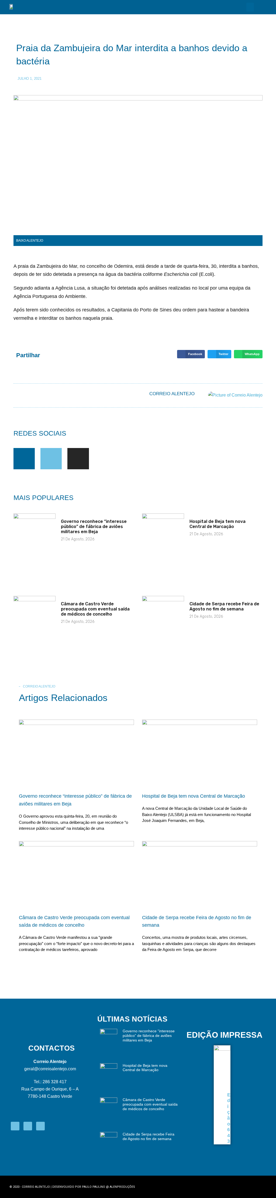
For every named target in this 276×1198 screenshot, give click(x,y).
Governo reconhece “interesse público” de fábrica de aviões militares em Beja (94, 526)
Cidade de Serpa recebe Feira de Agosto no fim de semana (224, 606)
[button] (250, 7)
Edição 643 (228, 1118)
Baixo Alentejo (29, 240)
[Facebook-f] (24, 458)
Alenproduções (122, 1187)
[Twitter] (51, 458)
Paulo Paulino (93, 1187)
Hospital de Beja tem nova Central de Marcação (217, 524)
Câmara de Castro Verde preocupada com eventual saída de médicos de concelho (95, 609)
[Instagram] (78, 458)
